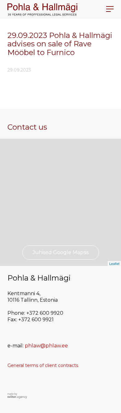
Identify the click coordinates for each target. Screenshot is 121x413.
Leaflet (114, 263)
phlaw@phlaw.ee (46, 346)
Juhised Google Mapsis (61, 252)
